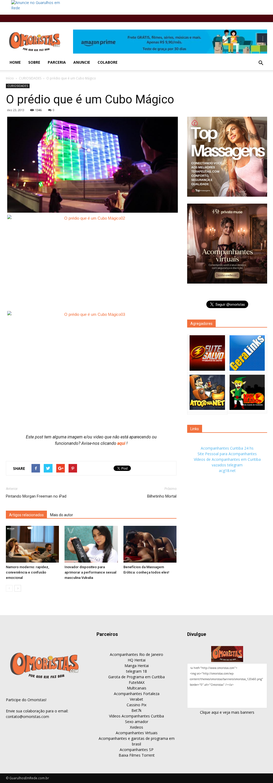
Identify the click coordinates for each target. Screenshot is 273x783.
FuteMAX (136, 682)
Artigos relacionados (26, 515)
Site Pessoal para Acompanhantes (227, 453)
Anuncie (81, 62)
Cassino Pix (136, 704)
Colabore (108, 62)
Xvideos (136, 727)
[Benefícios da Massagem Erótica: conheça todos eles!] (149, 544)
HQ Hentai (137, 660)
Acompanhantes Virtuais (137, 732)
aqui (121, 443)
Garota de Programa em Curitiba (136, 676)
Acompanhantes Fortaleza (136, 693)
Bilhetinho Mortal (161, 496)
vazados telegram (227, 464)
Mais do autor (61, 515)
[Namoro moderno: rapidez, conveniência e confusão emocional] (32, 544)
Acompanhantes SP (137, 749)
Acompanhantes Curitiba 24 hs (227, 448)
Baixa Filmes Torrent (137, 755)
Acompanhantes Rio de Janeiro (136, 654)
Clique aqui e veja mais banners (227, 712)
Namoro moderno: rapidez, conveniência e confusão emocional (27, 572)
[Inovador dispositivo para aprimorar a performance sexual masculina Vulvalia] (91, 544)
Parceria (57, 62)
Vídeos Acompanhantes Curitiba (136, 716)
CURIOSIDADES (30, 78)
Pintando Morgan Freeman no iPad (36, 496)
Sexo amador (136, 721)
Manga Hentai (137, 665)
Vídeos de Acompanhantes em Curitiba (227, 459)
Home (15, 62)
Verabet (136, 699)
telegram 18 (136, 671)
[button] (260, 63)
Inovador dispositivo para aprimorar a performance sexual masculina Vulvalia (90, 572)
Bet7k (136, 710)
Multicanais (136, 688)
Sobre (34, 62)
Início (10, 78)
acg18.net (227, 470)
